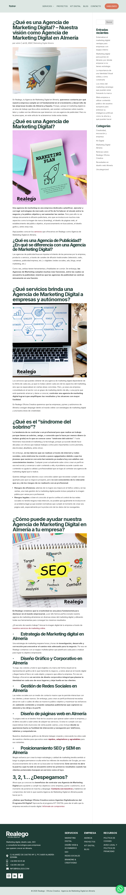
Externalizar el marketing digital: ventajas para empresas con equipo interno (103, 43)
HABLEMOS (113, 6)
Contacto (96, 6)
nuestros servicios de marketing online (29, 628)
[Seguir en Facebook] (20, 875)
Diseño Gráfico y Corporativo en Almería (47, 661)
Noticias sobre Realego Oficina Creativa (103, 155)
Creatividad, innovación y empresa (101, 133)
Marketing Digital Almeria (44, 43)
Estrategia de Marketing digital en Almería (48, 636)
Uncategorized (102, 169)
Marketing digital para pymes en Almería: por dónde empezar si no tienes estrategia (104, 60)
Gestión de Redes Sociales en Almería (45, 688)
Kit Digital (75, 6)
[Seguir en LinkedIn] (14, 875)
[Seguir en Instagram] (8, 875)
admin (18, 43)
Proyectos (62, 6)
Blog (85, 6)
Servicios (48, 6)
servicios (38, 231)
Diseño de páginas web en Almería (53, 713)
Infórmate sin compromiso (53, 806)
